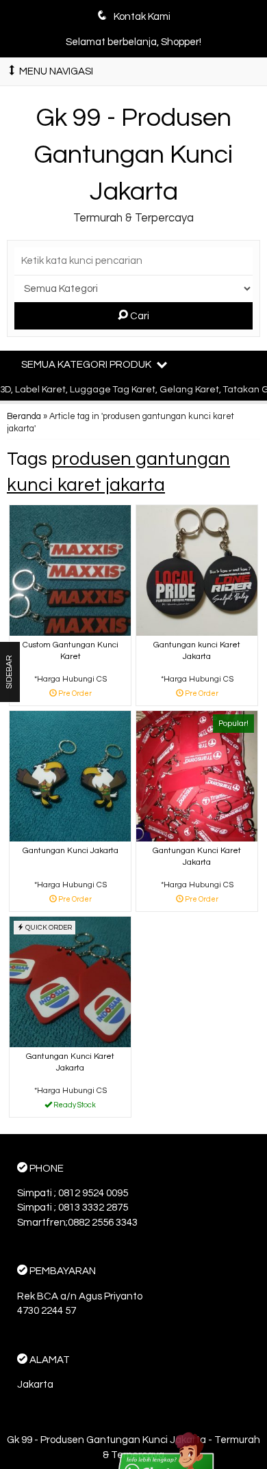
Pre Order (75, 694)
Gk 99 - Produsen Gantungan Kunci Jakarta (133, 154)
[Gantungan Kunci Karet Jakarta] (196, 775)
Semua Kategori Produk (87, 365)
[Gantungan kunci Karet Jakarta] (196, 569)
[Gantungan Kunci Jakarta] (70, 775)
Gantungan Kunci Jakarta (70, 850)
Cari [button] (138, 316)
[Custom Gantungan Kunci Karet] (70, 569)
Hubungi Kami (75, 1106)
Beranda (24, 416)
